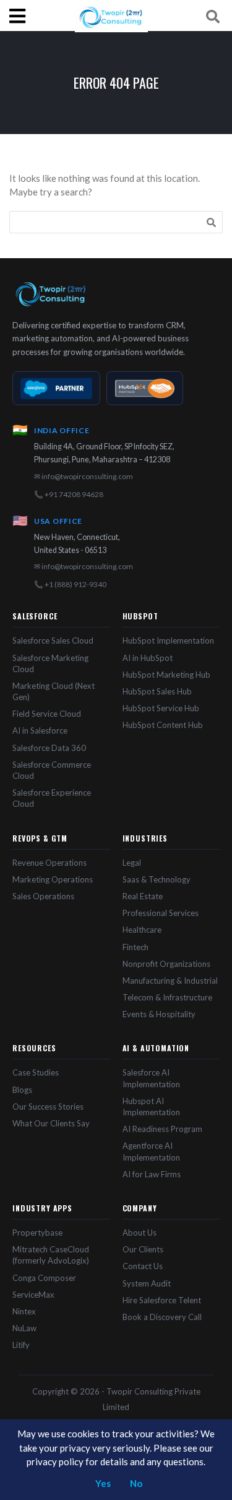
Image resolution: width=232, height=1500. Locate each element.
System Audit (146, 1283)
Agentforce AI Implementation (151, 1151)
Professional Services (160, 913)
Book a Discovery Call (162, 1317)
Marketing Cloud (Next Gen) (53, 691)
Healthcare (141, 930)
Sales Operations (43, 896)
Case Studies (35, 1072)
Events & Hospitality (158, 1014)
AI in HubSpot (147, 658)
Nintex (24, 1311)
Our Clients (142, 1249)
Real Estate (142, 896)
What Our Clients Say (51, 1123)
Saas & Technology (156, 879)
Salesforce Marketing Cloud (50, 663)
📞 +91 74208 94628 (68, 494)
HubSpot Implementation (168, 640)
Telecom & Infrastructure (167, 997)
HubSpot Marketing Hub (166, 675)
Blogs (22, 1090)
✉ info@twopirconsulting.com (83, 476)
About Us (139, 1232)
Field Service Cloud (46, 714)
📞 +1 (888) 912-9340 (70, 584)
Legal (131, 863)
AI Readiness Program (162, 1129)
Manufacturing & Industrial (170, 981)
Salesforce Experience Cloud (51, 798)
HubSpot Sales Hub (157, 691)
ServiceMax (33, 1295)
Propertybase (37, 1232)
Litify (21, 1345)
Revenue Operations (49, 863)
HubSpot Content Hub (162, 725)
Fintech (135, 947)
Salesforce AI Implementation (151, 1078)
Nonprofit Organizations (166, 964)
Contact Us (142, 1266)
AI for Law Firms (151, 1174)
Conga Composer (44, 1278)
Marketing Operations (52, 879)
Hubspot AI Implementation (151, 1106)
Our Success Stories (48, 1107)
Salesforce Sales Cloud (52, 640)
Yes (103, 1483)
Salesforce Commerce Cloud (51, 770)
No (136, 1483)
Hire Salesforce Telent (161, 1300)
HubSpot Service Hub (160, 708)
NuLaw (24, 1328)
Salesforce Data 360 (49, 748)
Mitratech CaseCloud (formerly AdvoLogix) (50, 1254)
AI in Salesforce (39, 730)
